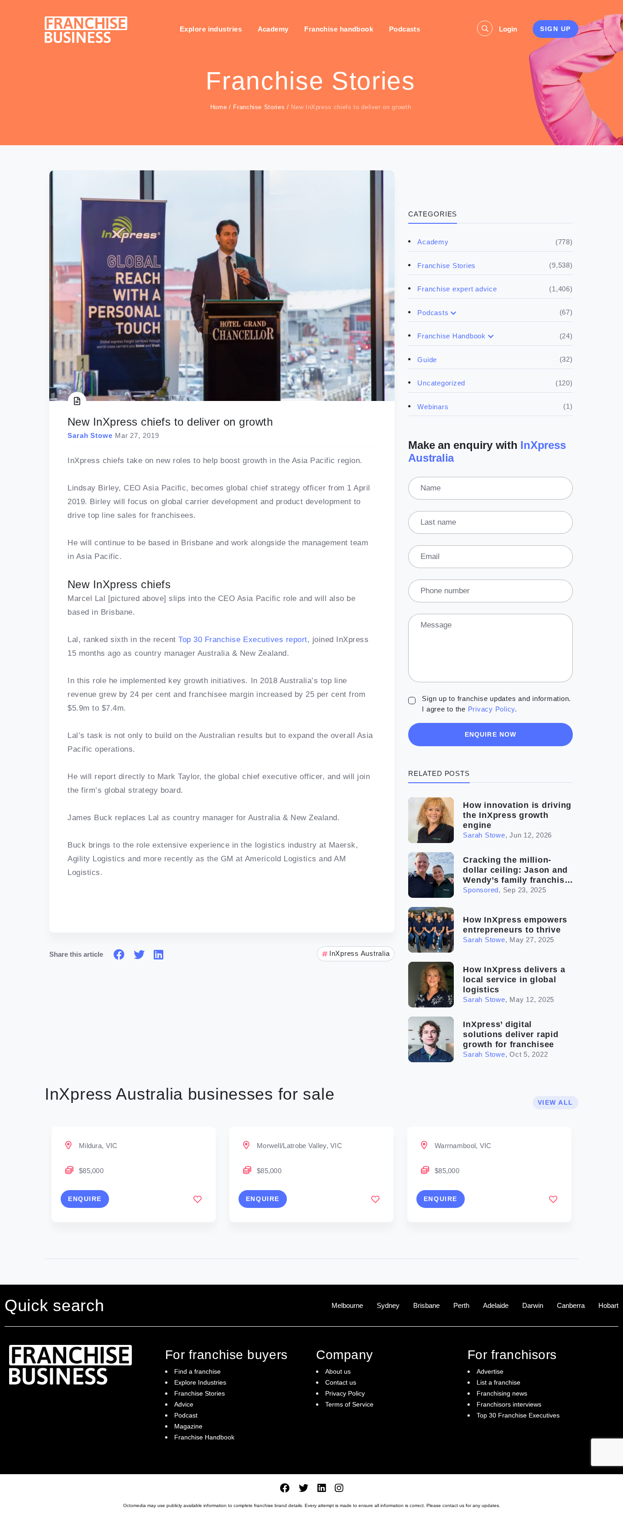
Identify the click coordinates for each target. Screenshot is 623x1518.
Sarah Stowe (484, 835)
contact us (453, 1505)
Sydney (388, 1305)
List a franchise (498, 1382)
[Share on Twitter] (139, 955)
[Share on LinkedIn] (158, 955)
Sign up (555, 28)
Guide (427, 360)
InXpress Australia (359, 953)
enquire (85, 1198)
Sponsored (480, 890)
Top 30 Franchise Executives (518, 1415)
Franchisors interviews (509, 1404)
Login (508, 29)
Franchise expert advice (457, 289)
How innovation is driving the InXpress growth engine (517, 815)
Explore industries (211, 29)
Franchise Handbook (451, 336)
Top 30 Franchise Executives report (242, 639)
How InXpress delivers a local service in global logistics (514, 979)
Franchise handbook (338, 29)
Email (430, 556)
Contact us (340, 1382)
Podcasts (405, 29)
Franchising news (502, 1393)
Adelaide (496, 1305)
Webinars (432, 407)
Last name (438, 522)
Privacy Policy (491, 709)
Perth (461, 1305)
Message (436, 625)
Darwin (532, 1305)
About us (338, 1371)
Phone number (445, 590)
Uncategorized (441, 383)
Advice (183, 1404)
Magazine (188, 1426)
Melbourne (347, 1305)
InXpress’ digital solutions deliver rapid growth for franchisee (510, 1034)
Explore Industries (200, 1382)
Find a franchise (197, 1371)
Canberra (571, 1305)
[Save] (197, 1199)
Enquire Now (490, 734)
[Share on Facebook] (119, 955)
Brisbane (426, 1305)
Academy (273, 29)
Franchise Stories (259, 107)
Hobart (608, 1305)
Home (218, 107)
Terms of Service (349, 1404)
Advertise (490, 1371)
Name (431, 488)
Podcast (185, 1415)
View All (555, 1102)
